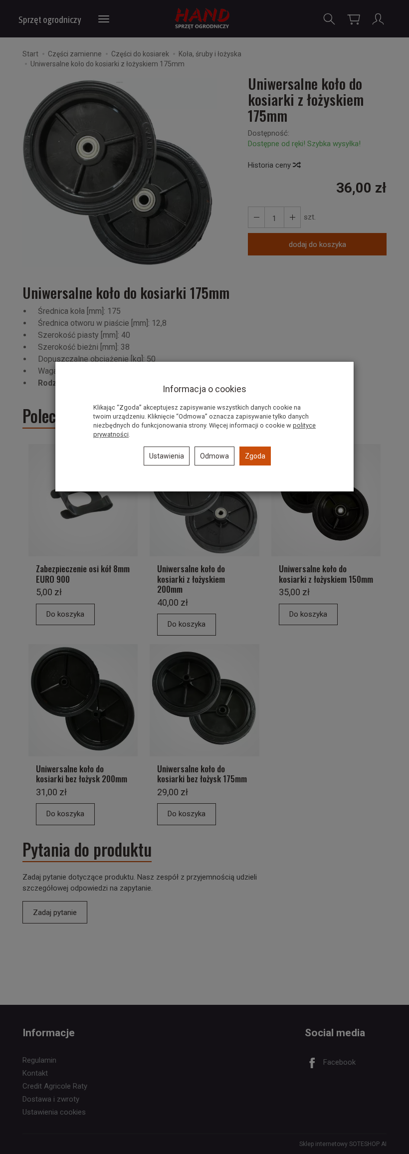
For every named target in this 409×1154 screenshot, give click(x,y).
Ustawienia (166, 456)
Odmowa (214, 456)
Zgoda (255, 456)
